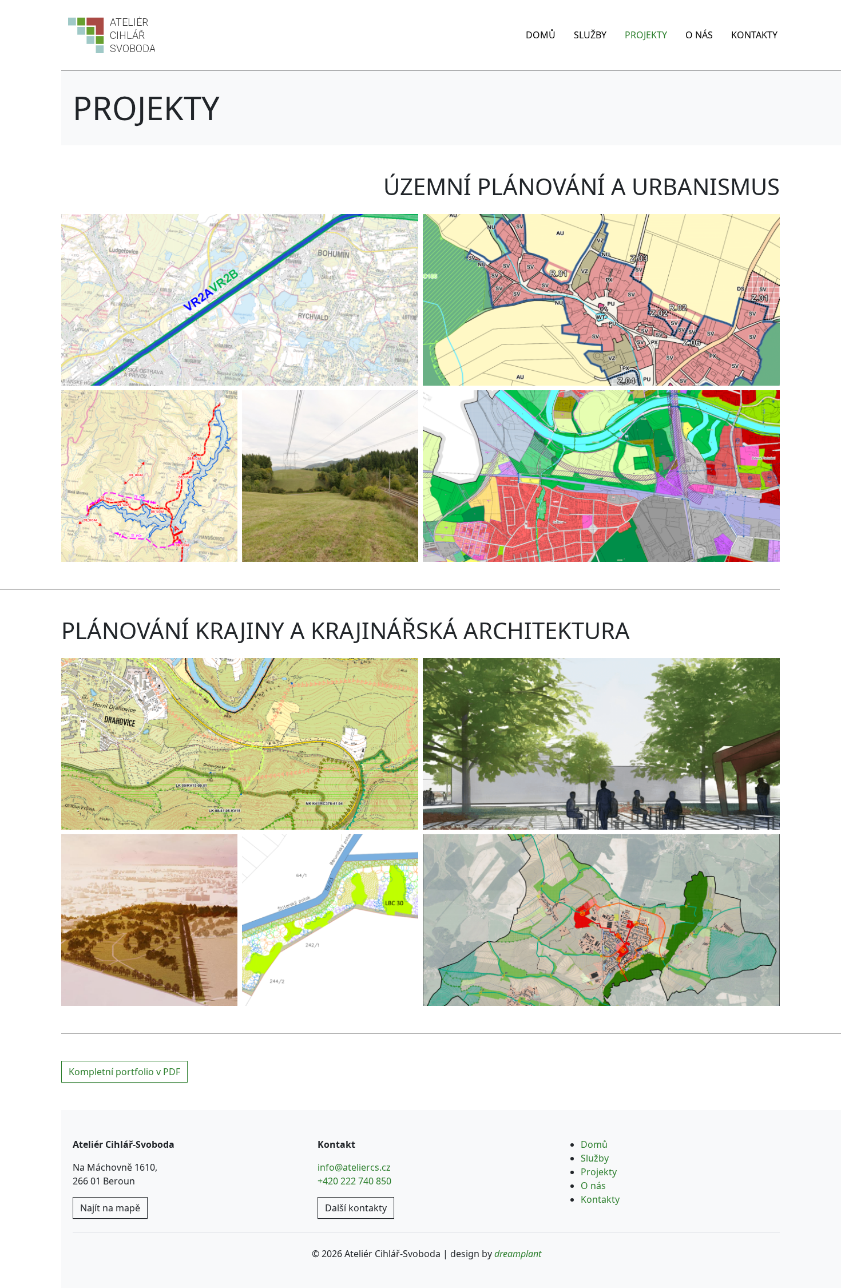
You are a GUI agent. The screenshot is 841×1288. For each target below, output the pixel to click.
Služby (590, 35)
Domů (541, 35)
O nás (699, 35)
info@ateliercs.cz (354, 1167)
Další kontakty (356, 1208)
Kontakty (754, 35)
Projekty (646, 35)
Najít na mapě (110, 1208)
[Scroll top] (809, 1256)
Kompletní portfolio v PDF (124, 1071)
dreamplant (517, 1253)
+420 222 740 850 (354, 1181)
